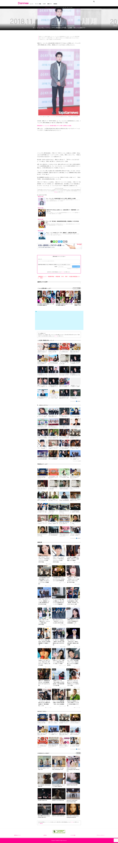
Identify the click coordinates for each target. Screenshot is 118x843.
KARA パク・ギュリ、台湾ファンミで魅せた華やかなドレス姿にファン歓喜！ (58, 662)
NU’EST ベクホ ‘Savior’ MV (58, 800)
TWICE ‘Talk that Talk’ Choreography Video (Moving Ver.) (73, 769)
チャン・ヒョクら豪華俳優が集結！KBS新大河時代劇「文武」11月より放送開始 (58, 702)
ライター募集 (72, 835)
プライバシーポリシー (101, 835)
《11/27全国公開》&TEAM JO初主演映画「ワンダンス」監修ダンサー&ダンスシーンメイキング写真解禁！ (44, 580)
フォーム (72, 822)
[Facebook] (59, 242)
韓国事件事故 (115, 25)
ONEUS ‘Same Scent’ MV (72, 784)
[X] (51, 242)
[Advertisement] (59, 141)
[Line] (54, 242)
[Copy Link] (66, 242)
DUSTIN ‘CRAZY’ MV (42, 800)
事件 (67, 276)
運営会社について (17, 835)
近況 (42, 277)
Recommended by (73, 401)
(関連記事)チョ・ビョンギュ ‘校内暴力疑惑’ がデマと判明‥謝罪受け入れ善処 (54, 125)
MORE (78, 753)
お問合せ (45, 835)
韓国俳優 (58, 276)
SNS (63, 276)
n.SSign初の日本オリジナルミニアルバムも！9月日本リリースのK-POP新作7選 (58, 579)
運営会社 (41, 823)
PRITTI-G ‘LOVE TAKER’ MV (58, 815)
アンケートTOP (76, 288)
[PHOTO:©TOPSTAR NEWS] (44, 550)
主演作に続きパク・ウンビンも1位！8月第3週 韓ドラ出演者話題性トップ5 (72, 621)
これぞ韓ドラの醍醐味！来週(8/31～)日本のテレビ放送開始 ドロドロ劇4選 (73, 559)
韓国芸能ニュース (43, 276)
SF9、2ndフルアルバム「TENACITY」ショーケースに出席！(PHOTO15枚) (58, 621)
